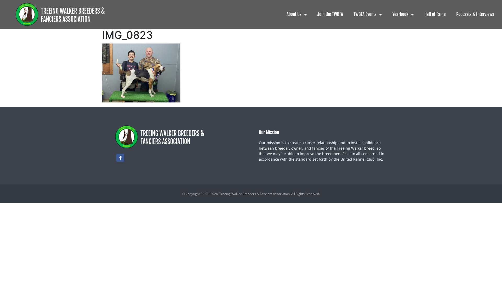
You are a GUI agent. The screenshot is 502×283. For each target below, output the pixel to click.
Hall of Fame (435, 14)
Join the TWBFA (330, 14)
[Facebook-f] (120, 158)
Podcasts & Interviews (475, 14)
